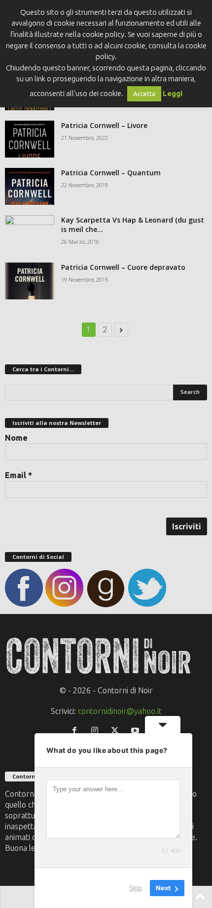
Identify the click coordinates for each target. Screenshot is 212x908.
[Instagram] (97, 730)
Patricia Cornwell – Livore (104, 125)
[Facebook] (77, 730)
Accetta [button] (144, 93)
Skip (135, 888)
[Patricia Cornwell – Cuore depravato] (29, 280)
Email (18, 475)
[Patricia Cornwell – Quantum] (29, 186)
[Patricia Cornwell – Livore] (29, 139)
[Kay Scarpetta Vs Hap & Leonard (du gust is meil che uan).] (29, 233)
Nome (16, 437)
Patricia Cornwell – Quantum (111, 172)
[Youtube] (136, 730)
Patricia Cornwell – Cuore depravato (123, 267)
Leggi (172, 93)
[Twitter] (117, 730)
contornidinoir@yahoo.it (120, 711)
